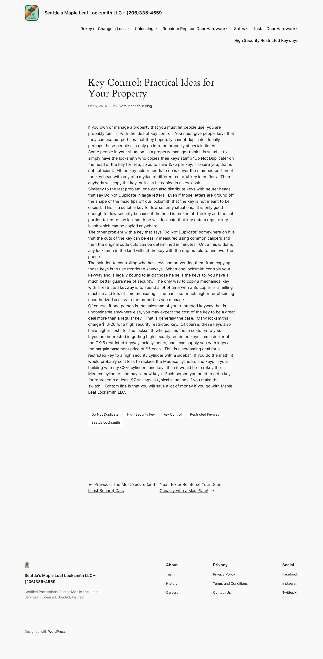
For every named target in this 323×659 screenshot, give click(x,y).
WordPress (57, 631)
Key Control (172, 414)
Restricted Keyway (204, 414)
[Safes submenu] (247, 28)
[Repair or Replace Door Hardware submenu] (227, 28)
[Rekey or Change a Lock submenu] (128, 28)
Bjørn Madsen (129, 106)
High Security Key (141, 414)
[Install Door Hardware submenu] (297, 28)
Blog (148, 106)
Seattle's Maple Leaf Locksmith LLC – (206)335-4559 (103, 13)
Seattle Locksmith (106, 422)
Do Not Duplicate (105, 414)
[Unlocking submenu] (155, 28)
